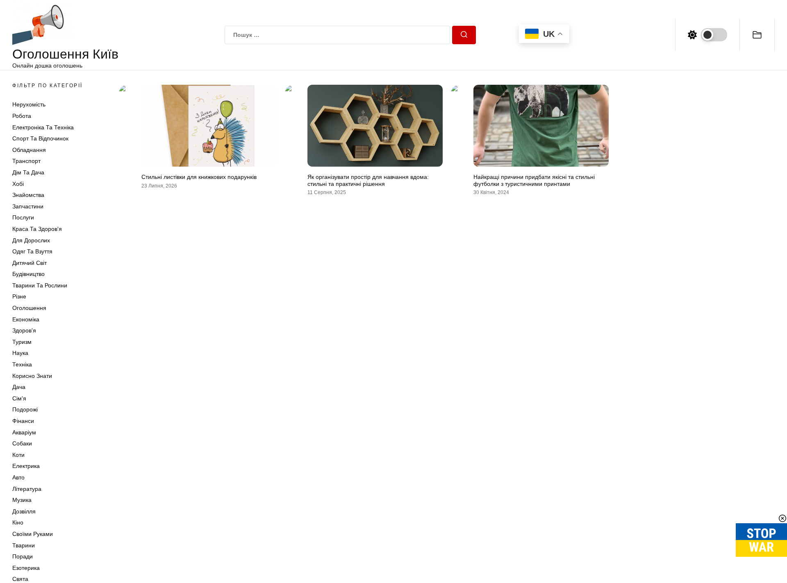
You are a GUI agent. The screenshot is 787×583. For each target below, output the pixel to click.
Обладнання (29, 150)
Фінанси (23, 421)
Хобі (18, 184)
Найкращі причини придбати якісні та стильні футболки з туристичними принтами (534, 180)
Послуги (23, 217)
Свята (20, 579)
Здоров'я (24, 330)
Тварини (23, 545)
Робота (21, 116)
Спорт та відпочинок (40, 138)
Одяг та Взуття (32, 251)
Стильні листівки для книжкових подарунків (199, 177)
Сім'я (19, 398)
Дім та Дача (28, 172)
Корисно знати (32, 376)
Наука (20, 353)
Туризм (22, 342)
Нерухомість (28, 104)
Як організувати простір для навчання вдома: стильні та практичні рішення (368, 180)
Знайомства (28, 195)
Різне (19, 296)
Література (26, 489)
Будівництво (28, 274)
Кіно (17, 522)
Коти (18, 455)
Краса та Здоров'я (37, 229)
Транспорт (26, 161)
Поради (22, 556)
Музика (22, 500)
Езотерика (26, 568)
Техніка (22, 364)
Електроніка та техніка (43, 127)
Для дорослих (31, 240)
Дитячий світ (29, 263)
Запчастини (27, 206)
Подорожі (25, 409)
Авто (18, 477)
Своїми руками (32, 534)
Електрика (26, 466)
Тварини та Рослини (39, 285)
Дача (18, 387)
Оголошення (29, 308)
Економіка (25, 319)
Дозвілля (24, 511)
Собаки (22, 443)
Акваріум (24, 432)
